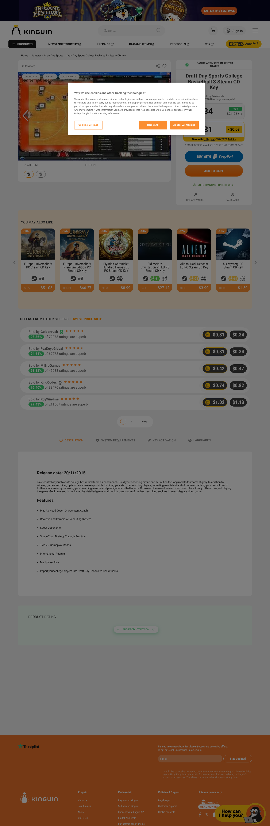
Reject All (153, 124)
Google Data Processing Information (101, 113)
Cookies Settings (88, 124)
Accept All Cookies (184, 124)
